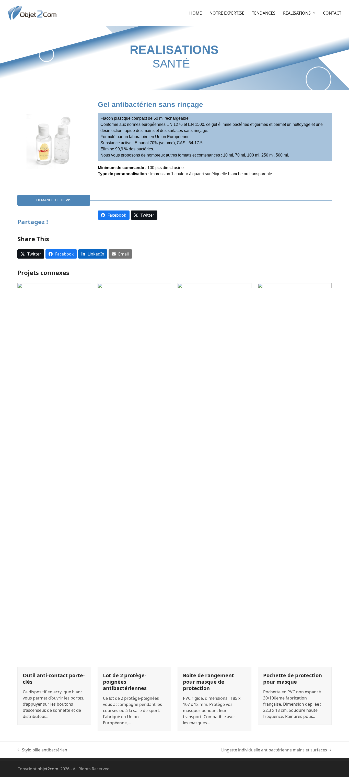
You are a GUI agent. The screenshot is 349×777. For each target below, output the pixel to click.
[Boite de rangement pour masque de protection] (214, 475)
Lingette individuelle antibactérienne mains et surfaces (274, 750)
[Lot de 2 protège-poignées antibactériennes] (134, 475)
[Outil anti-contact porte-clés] (54, 475)
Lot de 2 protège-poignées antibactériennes (125, 682)
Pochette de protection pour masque (292, 678)
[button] (30, 254)
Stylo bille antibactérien (42, 750)
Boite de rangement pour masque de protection (208, 682)
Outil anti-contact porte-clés (54, 678)
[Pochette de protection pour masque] (295, 475)
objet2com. (48, 769)
